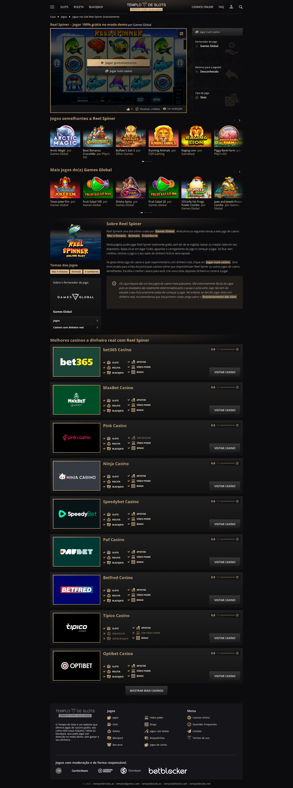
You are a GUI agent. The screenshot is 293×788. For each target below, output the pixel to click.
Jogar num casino (210, 32)
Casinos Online (202, 7)
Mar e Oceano (116, 236)
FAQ (221, 7)
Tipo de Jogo (202, 93)
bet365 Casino (117, 349)
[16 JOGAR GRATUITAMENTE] (98, 135)
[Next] (239, 120)
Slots (64, 7)
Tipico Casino (116, 615)
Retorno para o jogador (208, 67)
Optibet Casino (118, 653)
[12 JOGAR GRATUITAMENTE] (131, 135)
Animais (134, 236)
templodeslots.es (151, 783)
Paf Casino (113, 539)
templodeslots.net (200, 783)
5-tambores (150, 236)
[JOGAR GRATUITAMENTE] (164, 135)
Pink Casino (115, 425)
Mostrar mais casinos (146, 691)
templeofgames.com (127, 783)
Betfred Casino (118, 577)
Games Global (164, 231)
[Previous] (235, 120)
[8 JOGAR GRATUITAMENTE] (196, 187)
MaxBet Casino (118, 387)
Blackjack (96, 7)
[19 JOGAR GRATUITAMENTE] (65, 187)
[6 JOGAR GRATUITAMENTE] (65, 135)
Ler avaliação (175, 108)
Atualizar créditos (150, 109)
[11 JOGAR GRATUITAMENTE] (229, 135)
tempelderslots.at (104, 783)
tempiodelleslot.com (175, 783)
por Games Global (139, 25)
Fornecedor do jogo (206, 41)
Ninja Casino (116, 463)
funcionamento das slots (219, 297)
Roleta (79, 7)
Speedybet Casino (121, 501)
